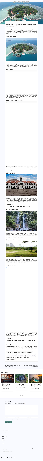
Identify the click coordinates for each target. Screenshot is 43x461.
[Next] (40, 384)
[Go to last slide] (2, 384)
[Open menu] (3, 5)
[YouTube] (6, 450)
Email (18, 417)
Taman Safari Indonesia (21, 355)
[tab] (20, 395)
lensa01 (4, 388)
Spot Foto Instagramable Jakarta (12, 355)
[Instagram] (3, 450)
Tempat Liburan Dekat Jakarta (30, 355)
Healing (3, 443)
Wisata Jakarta (26, 357)
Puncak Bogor (15, 354)
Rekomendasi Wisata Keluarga (23, 354)
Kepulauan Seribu (29, 352)
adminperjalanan (9, 26)
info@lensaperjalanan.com (8, 451)
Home (3, 438)
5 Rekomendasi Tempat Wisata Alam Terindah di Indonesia (36, 386)
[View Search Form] (40, 5)
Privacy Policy (3, 457)
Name (6, 417)
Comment (7, 406)
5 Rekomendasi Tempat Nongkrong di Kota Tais (18, 206)
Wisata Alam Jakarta (20, 357)
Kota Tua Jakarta (9, 354)
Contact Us (13, 457)
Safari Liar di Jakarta (32, 354)
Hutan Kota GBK (23, 352)
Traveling (3, 440)
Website (29, 417)
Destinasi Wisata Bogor (16, 352)
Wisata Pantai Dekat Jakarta (11, 359)
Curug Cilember (9, 352)
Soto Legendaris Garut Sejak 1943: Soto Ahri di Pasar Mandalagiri (30, 365)
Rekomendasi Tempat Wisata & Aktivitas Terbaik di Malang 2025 (12, 365)
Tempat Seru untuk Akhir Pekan (11, 357)
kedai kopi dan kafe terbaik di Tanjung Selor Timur (6, 386)
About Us (8, 457)
